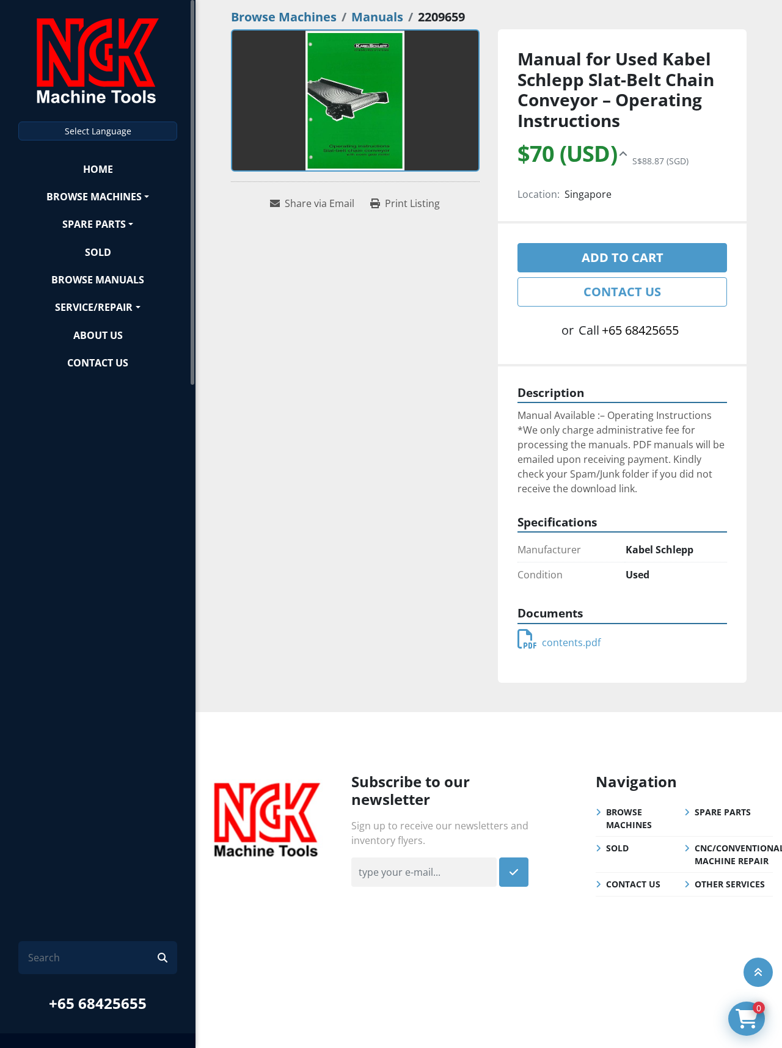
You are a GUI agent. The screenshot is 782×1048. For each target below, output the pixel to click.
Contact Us (97, 362)
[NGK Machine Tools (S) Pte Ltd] (267, 817)
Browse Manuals (97, 279)
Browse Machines (94, 196)
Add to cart (622, 257)
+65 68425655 (98, 1003)
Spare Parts (94, 224)
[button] (98, 196)
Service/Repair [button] (94, 307)
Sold (98, 252)
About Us (98, 335)
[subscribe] (513, 872)
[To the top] (758, 972)
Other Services (730, 884)
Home (98, 169)
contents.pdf (571, 642)
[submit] (162, 957)
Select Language (98, 131)
